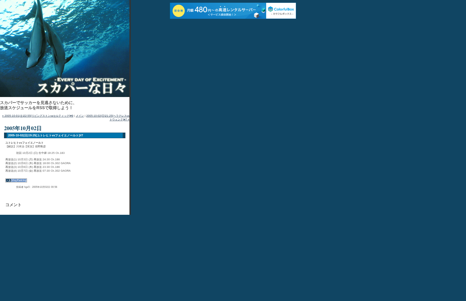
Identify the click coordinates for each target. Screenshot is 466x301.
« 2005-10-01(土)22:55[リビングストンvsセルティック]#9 (37, 115)
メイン (80, 115)
